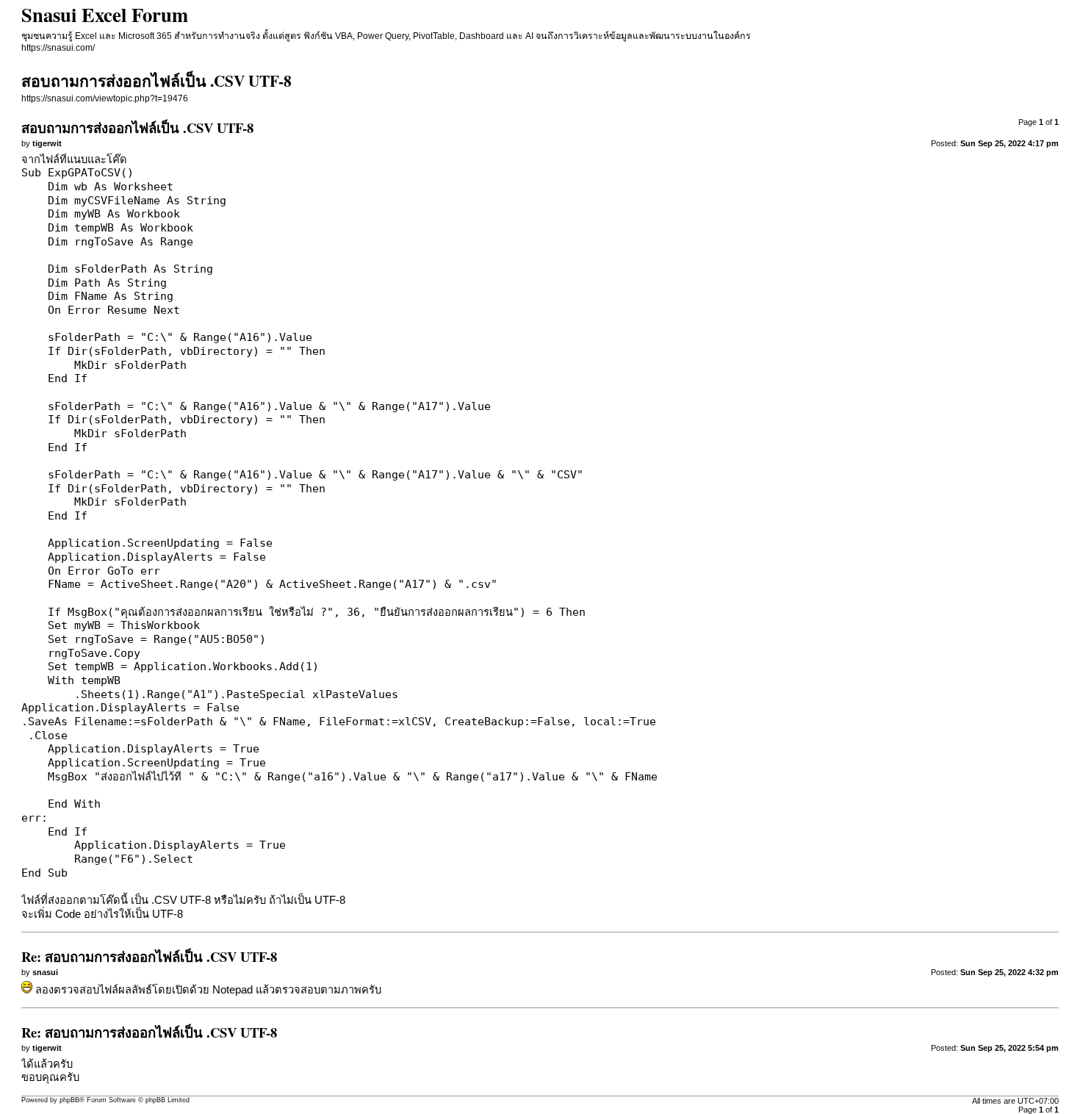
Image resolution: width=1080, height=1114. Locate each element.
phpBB (69, 1100)
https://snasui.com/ (58, 48)
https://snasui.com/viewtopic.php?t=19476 (104, 98)
